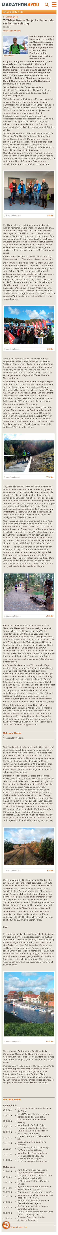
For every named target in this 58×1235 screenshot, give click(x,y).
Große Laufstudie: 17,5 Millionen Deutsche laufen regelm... (33, 1202)
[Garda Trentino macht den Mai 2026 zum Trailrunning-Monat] (16, 1213)
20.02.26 (7, 1132)
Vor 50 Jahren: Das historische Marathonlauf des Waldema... (32, 1171)
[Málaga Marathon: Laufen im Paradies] (16, 1143)
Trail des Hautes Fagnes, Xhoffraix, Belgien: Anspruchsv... (33, 1160)
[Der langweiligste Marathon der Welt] (16, 1192)
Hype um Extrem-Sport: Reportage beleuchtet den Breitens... (34, 1188)
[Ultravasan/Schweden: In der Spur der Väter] (16, 1110)
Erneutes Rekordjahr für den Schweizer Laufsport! (31, 1218)
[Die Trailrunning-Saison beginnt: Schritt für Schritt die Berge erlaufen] (16, 1207)
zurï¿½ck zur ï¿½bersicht (16, 1227)
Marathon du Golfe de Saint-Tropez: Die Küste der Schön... (32, 1126)
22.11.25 (7, 1149)
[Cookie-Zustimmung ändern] (6, 1225)
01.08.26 (7, 1171)
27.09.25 (7, 1160)
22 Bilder (49, 477)
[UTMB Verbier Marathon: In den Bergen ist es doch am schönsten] (16, 1115)
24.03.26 (7, 1202)
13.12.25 (7, 1143)
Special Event (12, 17)
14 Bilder (49, 616)
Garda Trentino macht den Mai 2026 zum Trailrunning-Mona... (35, 1213)
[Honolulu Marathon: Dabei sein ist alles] (16, 1137)
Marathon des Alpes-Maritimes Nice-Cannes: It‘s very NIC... (32, 1154)
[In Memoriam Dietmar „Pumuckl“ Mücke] (16, 1182)
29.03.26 (7, 1121)
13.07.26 (7, 1182)
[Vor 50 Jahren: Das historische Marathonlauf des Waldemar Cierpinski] (16, 1171)
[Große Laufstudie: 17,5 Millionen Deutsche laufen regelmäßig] (16, 1202)
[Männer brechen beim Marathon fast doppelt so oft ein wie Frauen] (16, 1196)
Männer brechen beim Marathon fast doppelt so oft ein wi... (35, 1196)
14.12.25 (7, 1137)
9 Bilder (50, 215)
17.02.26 (7, 1218)
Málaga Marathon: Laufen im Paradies (31, 1143)
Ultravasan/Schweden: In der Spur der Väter (34, 1109)
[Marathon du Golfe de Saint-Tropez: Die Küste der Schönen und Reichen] (16, 1126)
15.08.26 (7, 1110)
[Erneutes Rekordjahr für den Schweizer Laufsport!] (16, 1218)
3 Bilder (50, 870)
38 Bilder (49, 1042)
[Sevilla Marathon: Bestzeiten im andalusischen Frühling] (16, 1132)
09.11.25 (7, 1154)
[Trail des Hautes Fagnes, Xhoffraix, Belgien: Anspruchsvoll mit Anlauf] (16, 1160)
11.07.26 (7, 1188)
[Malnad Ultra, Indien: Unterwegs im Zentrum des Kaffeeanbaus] (16, 1149)
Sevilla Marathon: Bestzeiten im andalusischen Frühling (32, 1132)
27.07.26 (7, 1115)
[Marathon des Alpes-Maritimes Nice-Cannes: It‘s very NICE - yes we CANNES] (16, 1154)
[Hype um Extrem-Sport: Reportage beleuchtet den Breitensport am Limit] (16, 1188)
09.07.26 (7, 1192)
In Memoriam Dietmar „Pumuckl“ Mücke (33, 1182)
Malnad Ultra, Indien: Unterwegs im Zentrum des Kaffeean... (33, 1148)
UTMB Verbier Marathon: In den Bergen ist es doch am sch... (33, 1115)
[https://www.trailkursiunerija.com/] (29, 735)
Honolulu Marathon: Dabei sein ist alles (34, 1137)
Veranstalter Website (13, 738)
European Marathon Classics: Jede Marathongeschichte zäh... (34, 1176)
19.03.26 (7, 1207)
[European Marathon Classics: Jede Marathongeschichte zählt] (16, 1177)
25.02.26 (7, 1213)
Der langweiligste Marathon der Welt (35, 1192)
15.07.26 (7, 1177)
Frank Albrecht (15, 31)
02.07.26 (7, 1196)
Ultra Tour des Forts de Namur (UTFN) (32, 1121)
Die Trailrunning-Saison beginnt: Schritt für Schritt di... (33, 1207)
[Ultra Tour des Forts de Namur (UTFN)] (16, 1121)
